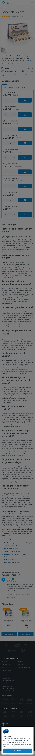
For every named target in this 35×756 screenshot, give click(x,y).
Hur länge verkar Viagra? (11, 548)
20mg (11, 87)
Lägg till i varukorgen (25, 100)
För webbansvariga (24, 667)
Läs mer (29, 60)
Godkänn (17, 751)
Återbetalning (5, 664)
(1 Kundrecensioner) (18, 16)
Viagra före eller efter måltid (12, 551)
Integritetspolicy (6, 670)
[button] (32, 621)
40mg (17, 87)
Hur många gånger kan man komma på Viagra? (18, 543)
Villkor (3, 667)
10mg (4, 87)
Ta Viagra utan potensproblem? (13, 557)
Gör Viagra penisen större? (12, 546)
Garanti (20, 664)
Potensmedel (12, 8)
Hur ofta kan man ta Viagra (12, 562)
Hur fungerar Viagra (10, 560)
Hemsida (4, 8)
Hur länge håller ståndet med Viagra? (15, 554)
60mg (23, 87)
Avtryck (20, 661)
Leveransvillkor (5, 661)
